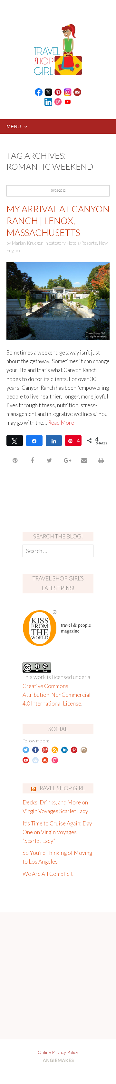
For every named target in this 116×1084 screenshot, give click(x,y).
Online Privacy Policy (58, 1052)
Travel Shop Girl (61, 788)
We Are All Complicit (48, 873)
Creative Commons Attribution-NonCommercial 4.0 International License (57, 695)
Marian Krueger (27, 243)
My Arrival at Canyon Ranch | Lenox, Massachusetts (58, 220)
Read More (61, 422)
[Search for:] (58, 550)
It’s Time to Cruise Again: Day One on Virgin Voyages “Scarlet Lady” (57, 832)
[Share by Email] (83, 460)
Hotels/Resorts (82, 243)
